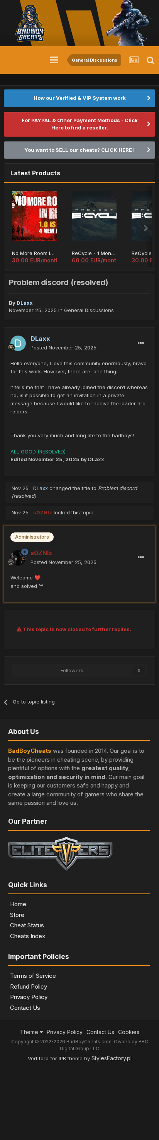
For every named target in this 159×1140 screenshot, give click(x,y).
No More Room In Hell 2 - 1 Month (34, 253)
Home (18, 904)
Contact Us (25, 1007)
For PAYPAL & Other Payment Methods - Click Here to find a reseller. (80, 124)
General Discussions (89, 310)
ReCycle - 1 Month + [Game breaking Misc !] (94, 253)
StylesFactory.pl (111, 1058)
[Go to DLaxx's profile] (18, 343)
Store (17, 914)
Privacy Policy (28, 997)
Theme (30, 1032)
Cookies (128, 1032)
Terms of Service (33, 975)
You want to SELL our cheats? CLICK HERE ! (79, 150)
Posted (63, 347)
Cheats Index (27, 936)
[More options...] (141, 343)
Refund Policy (28, 986)
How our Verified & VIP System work (80, 98)
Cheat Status (27, 925)
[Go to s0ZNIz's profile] (18, 558)
